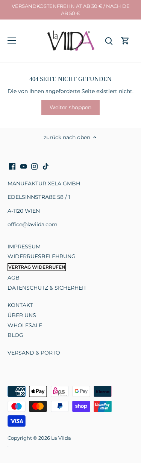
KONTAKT (20, 305)
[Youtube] (23, 166)
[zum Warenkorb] (125, 40)
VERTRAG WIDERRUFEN (36, 267)
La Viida (61, 438)
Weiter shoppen (70, 107)
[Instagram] (34, 166)
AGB (14, 277)
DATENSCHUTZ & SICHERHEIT (47, 287)
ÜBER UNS (22, 315)
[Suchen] (108, 40)
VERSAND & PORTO (34, 352)
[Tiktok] (45, 166)
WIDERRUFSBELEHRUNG (42, 256)
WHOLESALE (25, 325)
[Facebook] (12, 166)
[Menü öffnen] (12, 41)
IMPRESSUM (24, 246)
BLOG (15, 335)
